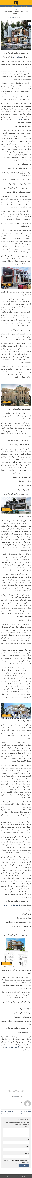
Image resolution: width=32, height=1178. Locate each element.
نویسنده (9, 17)
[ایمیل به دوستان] (14, 1091)
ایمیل (27, 1146)
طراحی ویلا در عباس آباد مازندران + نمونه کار (7, 1112)
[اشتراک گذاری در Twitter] (17, 1091)
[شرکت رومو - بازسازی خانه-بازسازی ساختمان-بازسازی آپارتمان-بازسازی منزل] (16, 2)
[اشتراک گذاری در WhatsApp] (23, 1091)
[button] (30, 2)
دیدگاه (27, 1126)
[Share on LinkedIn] (9, 1091)
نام (28, 1139)
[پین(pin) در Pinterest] (12, 1091)
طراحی (16, 9)
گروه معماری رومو (12, 1047)
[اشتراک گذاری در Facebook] (20, 1091)
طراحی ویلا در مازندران (12, 905)
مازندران (19, 119)
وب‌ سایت (27, 1153)
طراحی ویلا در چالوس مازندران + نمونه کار (25, 1112)
